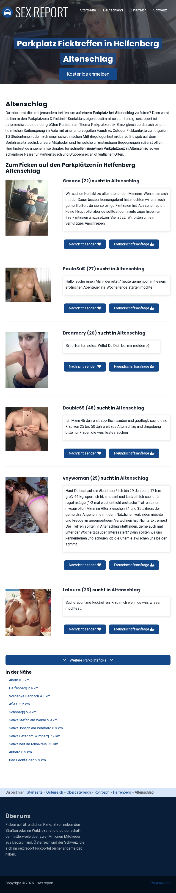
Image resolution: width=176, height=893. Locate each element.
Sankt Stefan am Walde (33, 720)
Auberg (20, 752)
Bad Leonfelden (27, 760)
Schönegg (22, 712)
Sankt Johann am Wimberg (36, 728)
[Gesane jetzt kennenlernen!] (27, 208)
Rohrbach (101, 792)
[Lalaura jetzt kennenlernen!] (28, 612)
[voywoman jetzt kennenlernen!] (27, 505)
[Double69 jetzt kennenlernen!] (27, 429)
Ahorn (19, 680)
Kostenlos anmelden (88, 74)
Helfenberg (23, 688)
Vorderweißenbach (29, 696)
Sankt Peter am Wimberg (34, 736)
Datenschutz (160, 882)
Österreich (138, 10)
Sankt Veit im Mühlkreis (33, 744)
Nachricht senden (83, 244)
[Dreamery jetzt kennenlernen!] (27, 360)
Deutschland (113, 10)
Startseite (88, 10)
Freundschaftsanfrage (132, 244)
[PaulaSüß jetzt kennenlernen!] (28, 285)
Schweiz (160, 10)
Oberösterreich (79, 792)
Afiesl (19, 704)
